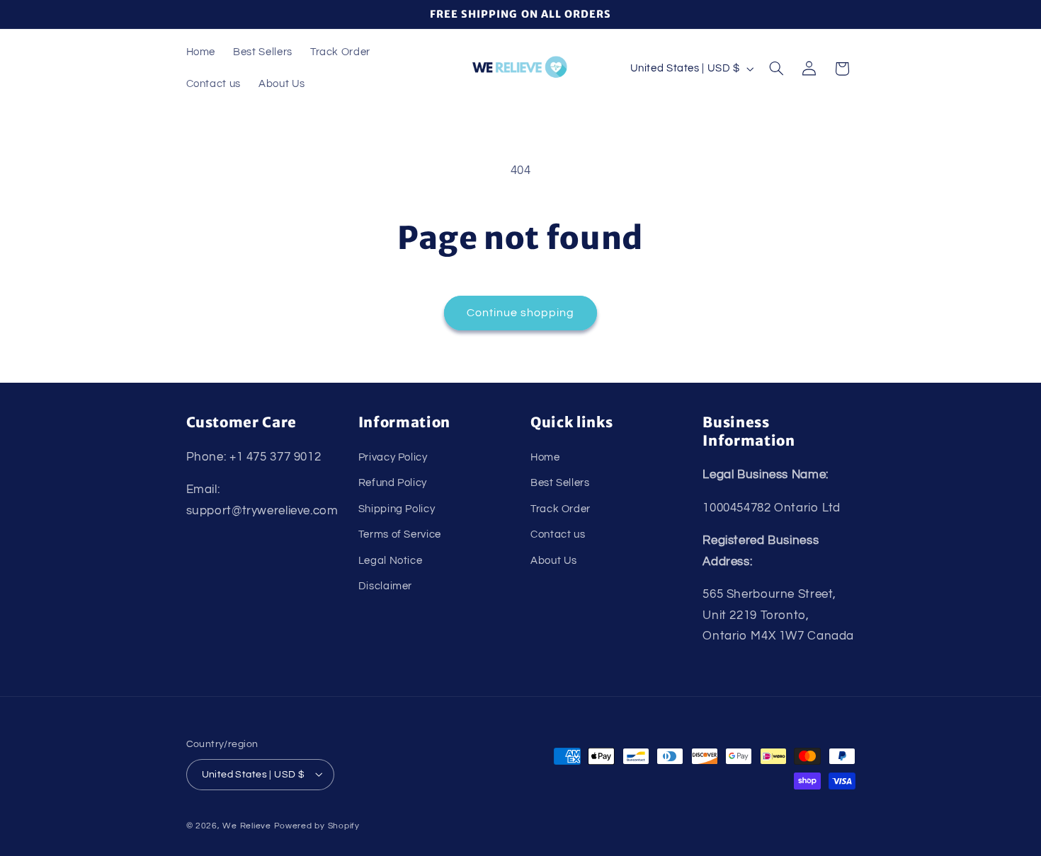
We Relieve (246, 825)
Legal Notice (390, 560)
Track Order (560, 508)
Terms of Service (399, 534)
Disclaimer (385, 585)
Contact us (557, 534)
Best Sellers (560, 483)
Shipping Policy (396, 508)
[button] (776, 68)
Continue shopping (521, 312)
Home (545, 456)
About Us (553, 560)
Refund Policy (392, 483)
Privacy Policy (393, 456)
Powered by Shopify (317, 825)
